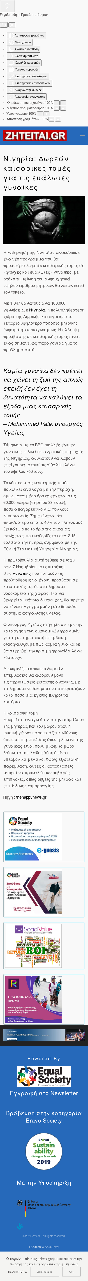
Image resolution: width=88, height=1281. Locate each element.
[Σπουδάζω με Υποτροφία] (33, 892)
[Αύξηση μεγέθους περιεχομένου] (63, 102)
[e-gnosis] (33, 836)
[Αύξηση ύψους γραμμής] (46, 113)
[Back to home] (35, 135)
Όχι (71, 1271)
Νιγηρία (37, 310)
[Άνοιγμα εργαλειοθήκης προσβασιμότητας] (7, 6)
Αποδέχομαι (44, 1271)
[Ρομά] (33, 999)
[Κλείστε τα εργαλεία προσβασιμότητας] (11, 24)
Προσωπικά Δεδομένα (44, 1247)
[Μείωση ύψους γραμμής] (40, 113)
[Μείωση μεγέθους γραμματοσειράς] (57, 108)
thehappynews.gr (31, 797)
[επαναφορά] (4, 25)
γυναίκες (22, 573)
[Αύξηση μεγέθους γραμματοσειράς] (63, 108)
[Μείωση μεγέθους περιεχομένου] (57, 102)
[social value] (33, 945)
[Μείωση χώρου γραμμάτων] (51, 119)
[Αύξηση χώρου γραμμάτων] (58, 119)
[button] (82, 135)
